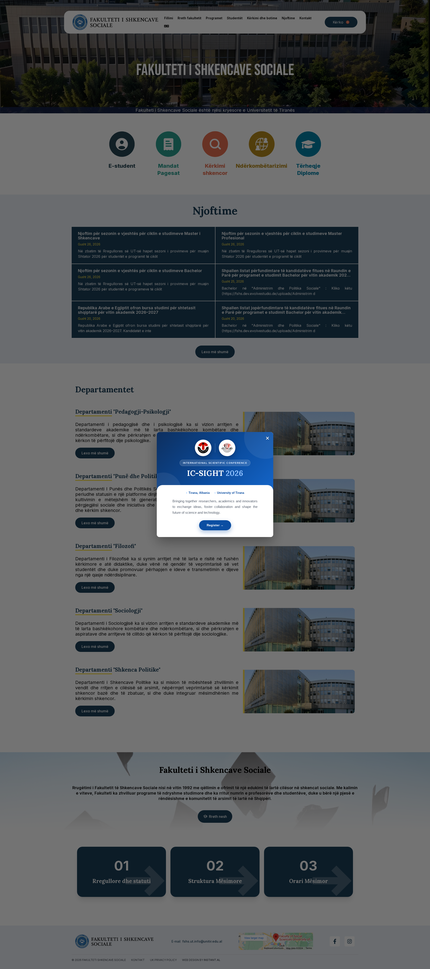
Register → (215, 525)
